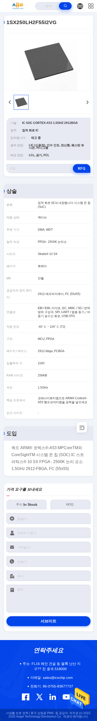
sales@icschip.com (51, 678)
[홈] (18, 5)
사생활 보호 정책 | (18, 713)
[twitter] (39, 696)
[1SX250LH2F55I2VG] (48, 62)
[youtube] (66, 696)
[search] (65, 6)
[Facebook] (25, 696)
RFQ (81, 168)
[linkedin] (52, 696)
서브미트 (48, 621)
